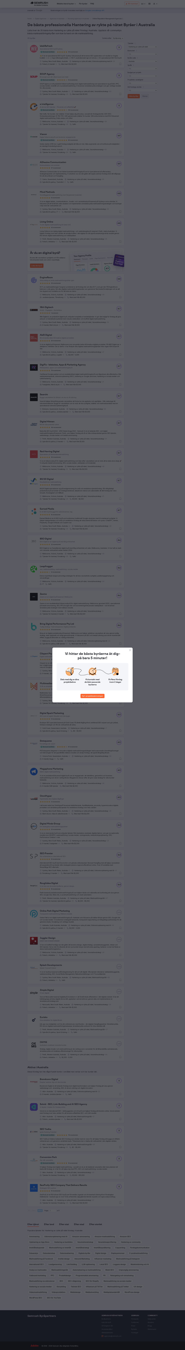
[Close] (130, 650)
